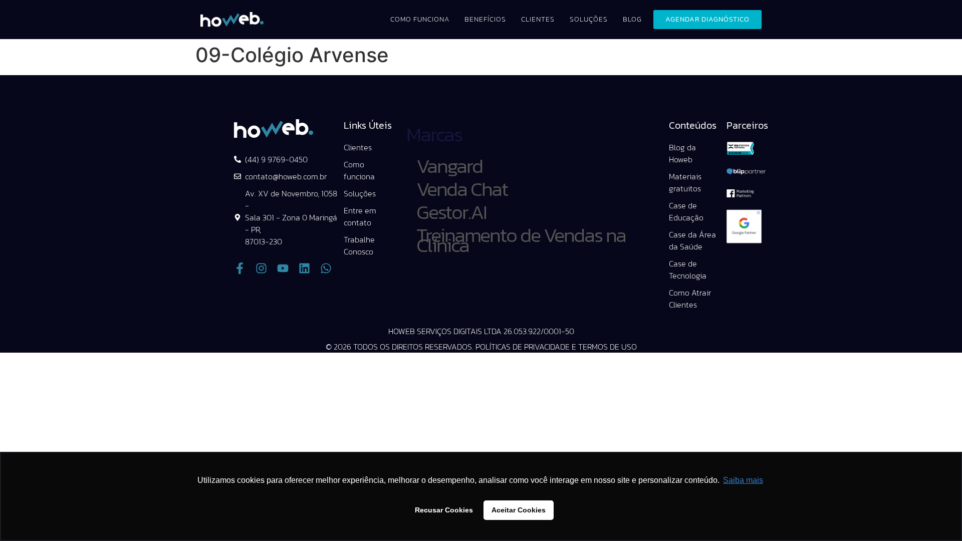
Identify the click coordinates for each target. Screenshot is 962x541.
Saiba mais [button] (743, 480)
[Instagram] (261, 268)
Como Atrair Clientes (690, 299)
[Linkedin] (304, 268)
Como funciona (359, 170)
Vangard (449, 165)
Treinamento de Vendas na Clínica (521, 239)
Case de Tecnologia (687, 269)
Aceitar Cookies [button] (519, 510)
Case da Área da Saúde (692, 240)
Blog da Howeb (682, 153)
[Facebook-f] (240, 268)
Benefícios (485, 19)
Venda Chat (462, 188)
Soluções (589, 19)
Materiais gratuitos (685, 182)
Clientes (538, 19)
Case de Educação (686, 211)
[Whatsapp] (326, 268)
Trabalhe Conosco (359, 245)
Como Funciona (419, 19)
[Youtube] (283, 268)
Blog (632, 19)
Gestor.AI (451, 211)
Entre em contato (360, 216)
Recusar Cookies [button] (444, 510)
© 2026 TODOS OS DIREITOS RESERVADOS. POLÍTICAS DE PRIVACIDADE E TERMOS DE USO (481, 347)
